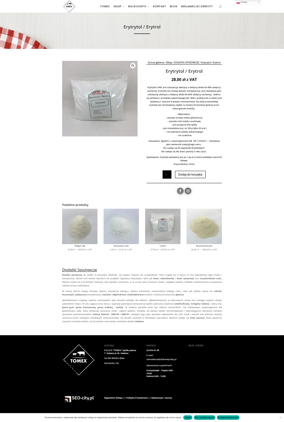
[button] (132, 65)
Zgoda (188, 417)
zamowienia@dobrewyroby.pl (161, 359)
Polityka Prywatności (137, 397)
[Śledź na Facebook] (180, 191)
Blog (173, 6)
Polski (243, 2)
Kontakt (159, 6)
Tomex (105, 6)
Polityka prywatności (228, 417)
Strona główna (156, 62)
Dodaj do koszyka (190, 174)
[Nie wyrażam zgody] (280, 417)
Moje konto (137, 6)
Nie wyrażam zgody (204, 417)
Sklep (117, 6)
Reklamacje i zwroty (197, 6)
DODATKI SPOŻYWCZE (186, 62)
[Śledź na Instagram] (188, 191)
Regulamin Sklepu (113, 397)
